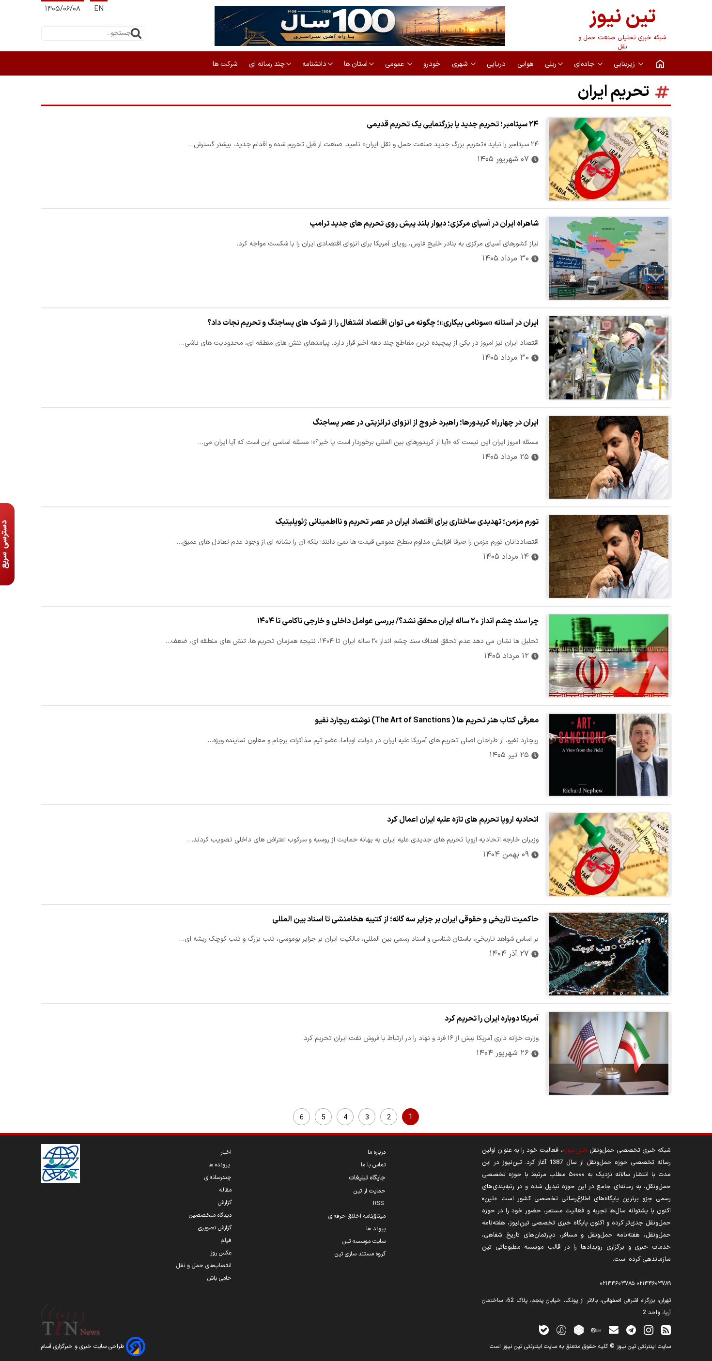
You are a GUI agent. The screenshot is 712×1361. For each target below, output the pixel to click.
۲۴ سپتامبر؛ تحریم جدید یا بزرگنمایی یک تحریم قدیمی (453, 124)
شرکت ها (226, 64)
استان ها (356, 64)
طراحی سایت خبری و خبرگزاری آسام (83, 1346)
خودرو (432, 64)
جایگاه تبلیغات (367, 1178)
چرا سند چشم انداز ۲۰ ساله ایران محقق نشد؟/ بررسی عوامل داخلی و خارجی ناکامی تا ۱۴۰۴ (398, 621)
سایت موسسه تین (364, 1241)
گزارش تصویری (215, 1227)
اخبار (226, 1152)
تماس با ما (373, 1165)
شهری (460, 64)
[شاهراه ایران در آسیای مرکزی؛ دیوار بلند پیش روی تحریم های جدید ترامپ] (608, 258)
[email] (614, 1330)
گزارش (225, 1202)
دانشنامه (314, 64)
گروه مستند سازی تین (360, 1254)
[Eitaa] (596, 1330)
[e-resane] (60, 1163)
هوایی (526, 64)
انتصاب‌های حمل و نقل (204, 1265)
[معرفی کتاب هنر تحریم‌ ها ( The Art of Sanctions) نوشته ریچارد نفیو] (608, 755)
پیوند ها (376, 1228)
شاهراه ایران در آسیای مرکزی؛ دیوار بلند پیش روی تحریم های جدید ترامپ (424, 223)
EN (99, 9)
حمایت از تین (370, 1191)
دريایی (497, 64)
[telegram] (631, 1330)
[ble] (544, 1330)
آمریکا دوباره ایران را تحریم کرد (492, 1019)
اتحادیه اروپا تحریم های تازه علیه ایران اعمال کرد (463, 820)
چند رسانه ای (267, 64)
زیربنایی (625, 64)
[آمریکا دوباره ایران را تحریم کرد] (608, 1053)
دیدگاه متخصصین (210, 1215)
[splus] (561, 1330)
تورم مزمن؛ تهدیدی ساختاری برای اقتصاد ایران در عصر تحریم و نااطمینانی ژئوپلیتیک (407, 522)
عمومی (395, 64)
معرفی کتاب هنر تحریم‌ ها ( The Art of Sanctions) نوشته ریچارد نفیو (427, 720)
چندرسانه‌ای (218, 1177)
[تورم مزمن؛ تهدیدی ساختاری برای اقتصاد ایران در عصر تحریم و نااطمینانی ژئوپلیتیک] (608, 556)
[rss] (666, 1330)
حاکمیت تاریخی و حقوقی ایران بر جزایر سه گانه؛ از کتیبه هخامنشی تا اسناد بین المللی (405, 919)
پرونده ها (220, 1165)
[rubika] (579, 1330)
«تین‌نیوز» (575, 1150)
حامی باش (219, 1278)
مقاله (225, 1190)
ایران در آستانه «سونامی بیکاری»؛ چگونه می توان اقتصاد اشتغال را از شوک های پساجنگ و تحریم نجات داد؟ (373, 323)
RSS (379, 1203)
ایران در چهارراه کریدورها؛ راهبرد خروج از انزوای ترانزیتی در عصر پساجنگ (425, 422)
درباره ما (377, 1152)
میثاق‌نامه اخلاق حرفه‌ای (357, 1216)
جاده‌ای (585, 64)
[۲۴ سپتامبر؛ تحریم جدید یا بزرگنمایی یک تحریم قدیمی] (608, 159)
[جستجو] (136, 33)
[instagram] (648, 1330)
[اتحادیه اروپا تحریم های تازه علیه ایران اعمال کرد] (608, 854)
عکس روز (221, 1253)
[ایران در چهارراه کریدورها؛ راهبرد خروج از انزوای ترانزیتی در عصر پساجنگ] (608, 457)
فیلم (226, 1240)
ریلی (551, 64)
